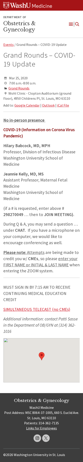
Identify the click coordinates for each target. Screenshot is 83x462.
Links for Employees (41, 428)
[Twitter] (46, 438)
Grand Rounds (18, 88)
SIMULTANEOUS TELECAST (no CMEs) (36, 309)
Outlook (48, 105)
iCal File (63, 105)
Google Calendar (27, 105)
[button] (41, 356)
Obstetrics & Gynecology (19, 26)
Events (8, 44)
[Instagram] (37, 438)
